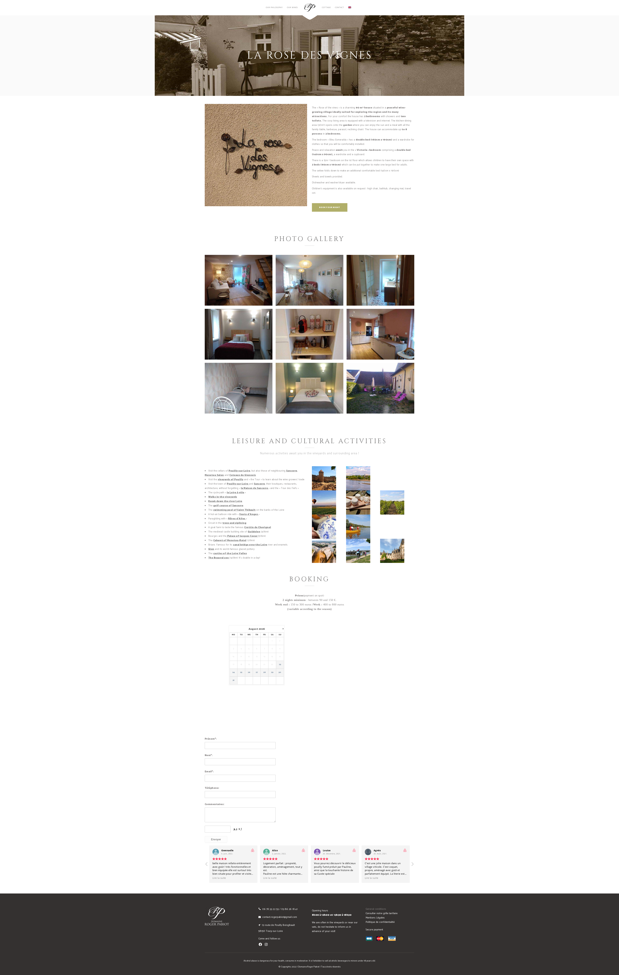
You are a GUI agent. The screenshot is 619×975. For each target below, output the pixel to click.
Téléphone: (212, 788)
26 (249, 672)
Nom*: (208, 755)
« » (236, 519)
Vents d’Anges (249, 514)
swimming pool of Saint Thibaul (233, 510)
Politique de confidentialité (380, 922)
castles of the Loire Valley (230, 553)
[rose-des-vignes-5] (309, 334)
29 (272, 672)
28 (264, 672)
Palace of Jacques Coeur (242, 536)
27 (257, 672)
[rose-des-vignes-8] (309, 280)
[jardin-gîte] (380, 388)
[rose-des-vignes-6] (238, 388)
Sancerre (291, 471)
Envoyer (216, 839)
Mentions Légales (375, 918)
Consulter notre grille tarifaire (382, 913)
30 (280, 672)
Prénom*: (211, 739)
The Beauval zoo (218, 558)
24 (233, 672)
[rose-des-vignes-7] (380, 280)
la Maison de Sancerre (254, 488)
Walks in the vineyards (222, 497)
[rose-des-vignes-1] (309, 388)
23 (280, 664)
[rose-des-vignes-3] (238, 334)
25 (241, 672)
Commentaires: (214, 804)
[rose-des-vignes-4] (380, 334)
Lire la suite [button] (219, 878)
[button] (412, 865)
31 (234, 680)
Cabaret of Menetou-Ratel (229, 540)
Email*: (209, 772)
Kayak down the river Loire (225, 501)
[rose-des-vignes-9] (238, 280)
